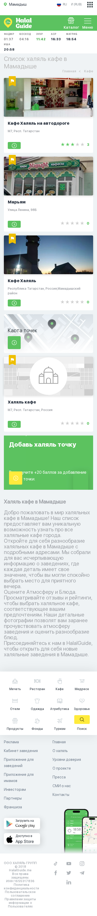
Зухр (41, 37)
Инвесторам (15, 789)
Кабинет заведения (21, 751)
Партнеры (13, 798)
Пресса (59, 777)
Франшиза (13, 807)
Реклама (11, 742)
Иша (9, 47)
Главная (59, 742)
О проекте (62, 768)
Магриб (71, 37)
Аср (56, 37)
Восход (25, 37)
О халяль (60, 751)
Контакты (61, 795)
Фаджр (9, 37)
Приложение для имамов (19, 777)
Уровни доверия (67, 759)
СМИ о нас (62, 786)
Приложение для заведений (19, 762)
